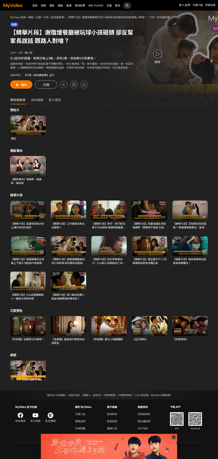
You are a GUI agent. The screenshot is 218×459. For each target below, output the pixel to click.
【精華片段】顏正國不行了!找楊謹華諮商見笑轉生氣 (150, 261)
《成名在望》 (74, 395)
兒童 (109, 5)
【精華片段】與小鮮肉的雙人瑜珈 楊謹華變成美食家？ (68, 296)
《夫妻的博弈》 (125, 395)
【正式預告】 (140, 339)
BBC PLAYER (96, 5)
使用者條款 (144, 414)
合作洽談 (143, 428)
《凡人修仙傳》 (142, 395)
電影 (51, 5)
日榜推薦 (80, 428)
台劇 (38, 17)
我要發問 (112, 421)
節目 (117, 5)
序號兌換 (210, 5)
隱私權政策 (144, 421)
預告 (13, 138)
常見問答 (112, 414)
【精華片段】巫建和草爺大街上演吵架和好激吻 (27, 225)
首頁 (34, 5)
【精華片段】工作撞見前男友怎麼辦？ (68, 225)
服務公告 (112, 428)
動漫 (69, 5)
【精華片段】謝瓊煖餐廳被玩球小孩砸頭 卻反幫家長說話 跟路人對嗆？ (68, 261)
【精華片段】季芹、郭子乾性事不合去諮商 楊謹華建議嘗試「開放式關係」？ (109, 225)
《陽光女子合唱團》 (55, 395)
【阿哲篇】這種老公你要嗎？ (27, 339)
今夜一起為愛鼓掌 (54, 17)
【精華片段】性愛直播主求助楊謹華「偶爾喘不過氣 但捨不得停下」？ (149, 225)
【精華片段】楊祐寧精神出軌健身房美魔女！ (189, 261)
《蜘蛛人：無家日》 (92, 395)
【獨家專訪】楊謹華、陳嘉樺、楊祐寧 (26, 181)
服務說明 (80, 421)
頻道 (43, 5)
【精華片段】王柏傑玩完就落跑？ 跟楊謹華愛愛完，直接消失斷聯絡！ (190, 225)
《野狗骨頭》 (110, 395)
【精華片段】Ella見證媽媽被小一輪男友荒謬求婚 (27, 296)
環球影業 (80, 5)
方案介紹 (198, 5)
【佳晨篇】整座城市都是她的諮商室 (68, 341)
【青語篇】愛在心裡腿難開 (107, 339)
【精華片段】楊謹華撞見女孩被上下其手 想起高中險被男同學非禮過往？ (28, 261)
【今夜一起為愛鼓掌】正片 (39, 75)
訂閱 (46, 84)
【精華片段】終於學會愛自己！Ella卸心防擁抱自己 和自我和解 (108, 261)
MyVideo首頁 (18, 17)
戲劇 (60, 5)
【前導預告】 (180, 339)
